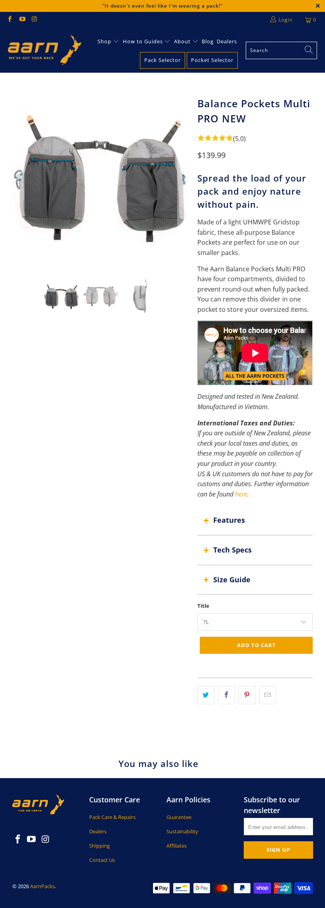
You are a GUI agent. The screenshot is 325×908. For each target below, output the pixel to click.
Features (229, 520)
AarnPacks (42, 886)
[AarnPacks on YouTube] (21, 19)
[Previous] (18, 177)
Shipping (99, 845)
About (183, 41)
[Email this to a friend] (267, 695)
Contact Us (102, 860)
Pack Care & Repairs (112, 817)
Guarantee (178, 817)
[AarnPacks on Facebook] (9, 19)
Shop (104, 41)
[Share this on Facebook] (226, 695)
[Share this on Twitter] (205, 695)
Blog (208, 41)
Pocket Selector (212, 60)
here (241, 494)
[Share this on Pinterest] (247, 695)
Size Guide (231, 579)
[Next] (183, 177)
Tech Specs (232, 549)
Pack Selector (162, 60)
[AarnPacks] (44, 50)
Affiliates (176, 845)
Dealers (227, 41)
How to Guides (143, 41)
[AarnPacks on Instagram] (34, 19)
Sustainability (182, 831)
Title (203, 605)
